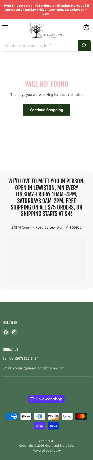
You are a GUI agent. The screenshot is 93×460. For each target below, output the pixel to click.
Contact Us (46, 441)
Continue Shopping (46, 109)
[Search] (84, 45)
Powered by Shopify (46, 450)
